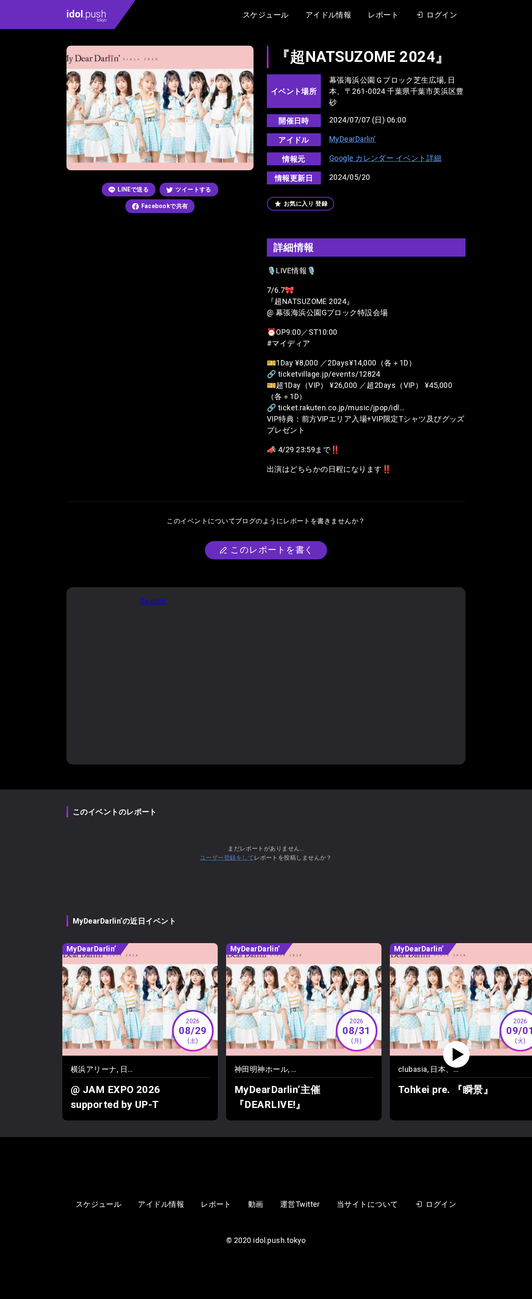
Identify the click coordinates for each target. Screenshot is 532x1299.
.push (86, 15)
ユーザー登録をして (227, 857)
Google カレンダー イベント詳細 (385, 158)
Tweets (153, 601)
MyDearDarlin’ (352, 139)
